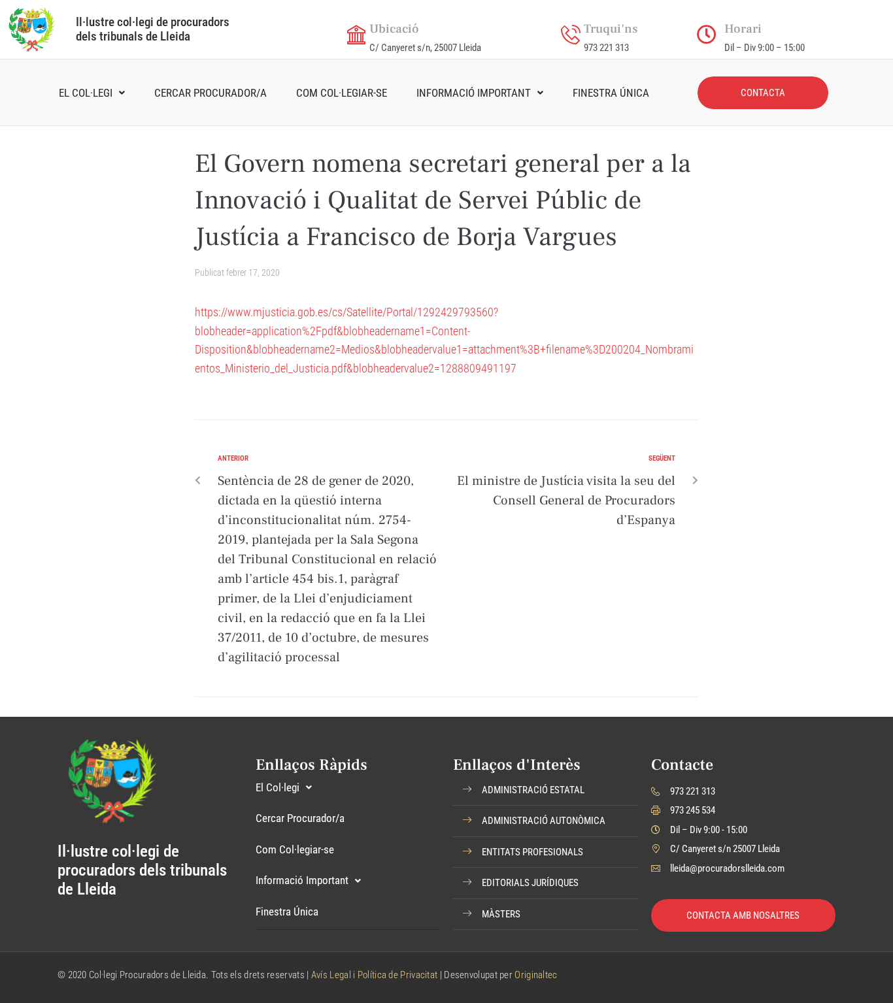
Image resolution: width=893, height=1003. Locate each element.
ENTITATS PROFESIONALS (532, 852)
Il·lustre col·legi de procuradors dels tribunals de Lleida (152, 29)
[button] (545, 790)
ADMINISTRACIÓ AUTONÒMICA (543, 821)
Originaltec (535, 975)
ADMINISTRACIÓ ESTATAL (533, 790)
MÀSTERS (501, 914)
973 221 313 (606, 48)
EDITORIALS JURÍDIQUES (530, 883)
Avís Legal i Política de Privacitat (374, 975)
